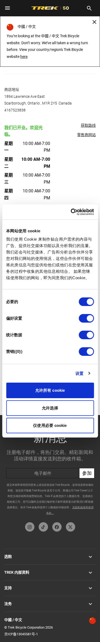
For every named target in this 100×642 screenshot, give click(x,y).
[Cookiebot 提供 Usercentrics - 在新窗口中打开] (71, 211)
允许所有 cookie (50, 390)
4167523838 (15, 110)
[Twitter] (70, 527)
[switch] (86, 318)
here (23, 56)
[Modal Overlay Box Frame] (50, 467)
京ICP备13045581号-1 (21, 634)
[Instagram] (29, 527)
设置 (79, 373)
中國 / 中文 (13, 620)
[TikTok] (43, 527)
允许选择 (50, 408)
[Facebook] (57, 527)
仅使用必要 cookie (50, 425)
